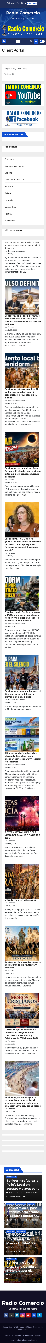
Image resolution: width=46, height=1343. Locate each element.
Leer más (22, 345)
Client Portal (28, 1335)
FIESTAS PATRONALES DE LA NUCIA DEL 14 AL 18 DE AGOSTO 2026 (22, 835)
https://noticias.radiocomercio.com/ (23, 1340)
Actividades (16, 1335)
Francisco (33, 1220)
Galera (8, 193)
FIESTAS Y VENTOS (15, 180)
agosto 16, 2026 (16, 1193)
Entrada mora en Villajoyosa (20, 900)
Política (8, 214)
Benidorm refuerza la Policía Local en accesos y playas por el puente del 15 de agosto (22, 245)
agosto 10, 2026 (16, 1247)
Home (7, 1335)
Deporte (8, 173)
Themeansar (23, 1330)
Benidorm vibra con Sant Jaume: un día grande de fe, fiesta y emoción (23, 965)
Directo (38, 1335)
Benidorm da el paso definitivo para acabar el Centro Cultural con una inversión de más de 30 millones (22, 1216)
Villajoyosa (10, 221)
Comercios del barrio (14, 166)
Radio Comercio (23, 12)
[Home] (4, 41)
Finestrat (9, 186)
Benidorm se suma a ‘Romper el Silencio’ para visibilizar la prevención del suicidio (23, 694)
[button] (31, 41)
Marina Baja (10, 207)
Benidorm (9, 159)
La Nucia (9, 200)
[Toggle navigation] (17, 41)
